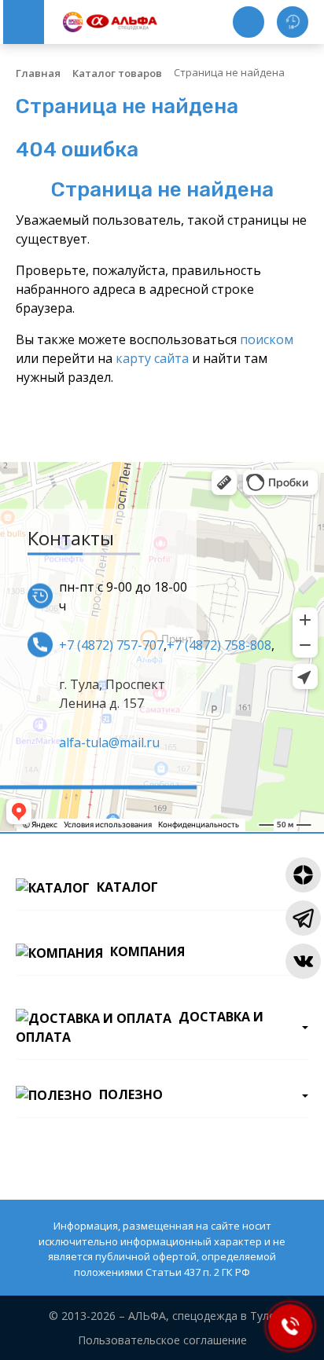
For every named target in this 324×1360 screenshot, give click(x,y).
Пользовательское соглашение (162, 1340)
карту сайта (152, 358)
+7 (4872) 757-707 (111, 644)
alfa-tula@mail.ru (109, 741)
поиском (266, 339)
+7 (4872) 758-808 (219, 644)
